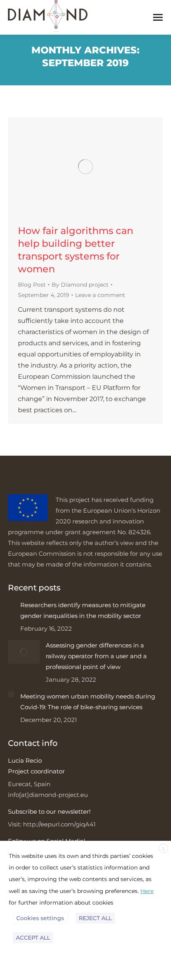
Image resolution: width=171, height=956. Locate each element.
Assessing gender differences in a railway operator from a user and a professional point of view (96, 656)
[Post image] (11, 603)
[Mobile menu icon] (158, 17)
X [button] (163, 848)
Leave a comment (100, 295)
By (80, 284)
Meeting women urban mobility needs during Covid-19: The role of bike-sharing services (87, 701)
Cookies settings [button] (40, 918)
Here (147, 891)
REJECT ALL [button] (95, 918)
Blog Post (32, 284)
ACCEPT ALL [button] (33, 937)
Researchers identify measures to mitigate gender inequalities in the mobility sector (83, 610)
